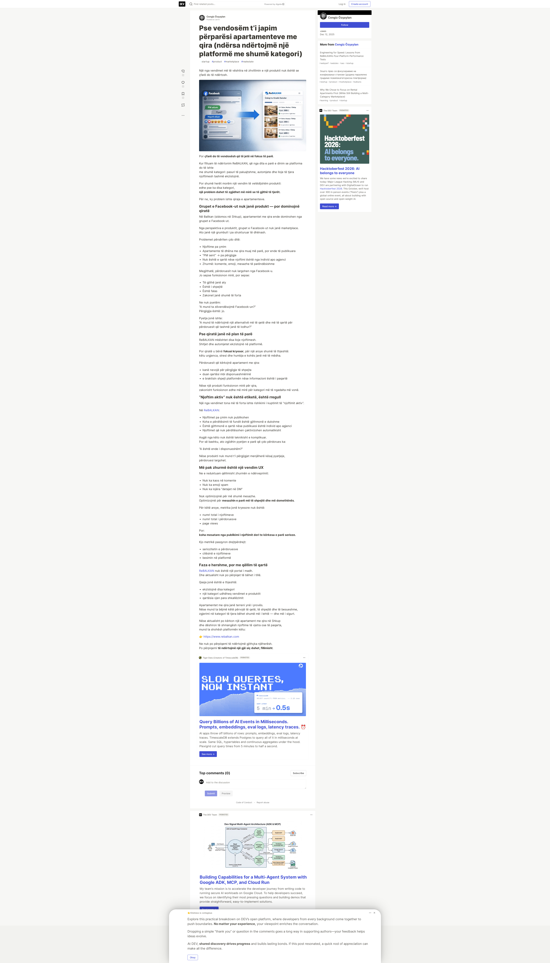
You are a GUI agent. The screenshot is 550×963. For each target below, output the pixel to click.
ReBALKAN (211, 410)
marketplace (231, 61)
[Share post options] (183, 115)
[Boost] (183, 105)
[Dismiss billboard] (374, 912)
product (217, 61)
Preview (226, 793)
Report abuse (263, 802)
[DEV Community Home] (182, 4)
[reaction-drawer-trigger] (183, 72)
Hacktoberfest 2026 (331, 188)
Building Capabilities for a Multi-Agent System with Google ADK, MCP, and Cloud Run (253, 879)
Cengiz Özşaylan (216, 16)
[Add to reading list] (183, 95)
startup (205, 61)
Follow (344, 24)
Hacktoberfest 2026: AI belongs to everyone (340, 171)
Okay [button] (193, 957)
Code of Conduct (244, 802)
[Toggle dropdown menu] (304, 657)
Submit (211, 793)
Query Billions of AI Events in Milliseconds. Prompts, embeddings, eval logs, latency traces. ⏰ (252, 724)
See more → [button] (208, 754)
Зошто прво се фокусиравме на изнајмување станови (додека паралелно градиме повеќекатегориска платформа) (343, 76)
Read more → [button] (329, 206)
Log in (342, 4)
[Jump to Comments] (183, 83)
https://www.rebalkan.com (221, 636)
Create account (359, 4)
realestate (247, 61)
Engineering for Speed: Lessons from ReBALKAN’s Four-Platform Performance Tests (341, 57)
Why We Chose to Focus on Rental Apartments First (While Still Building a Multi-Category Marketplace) (344, 95)
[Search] (191, 4)
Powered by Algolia (273, 4)
